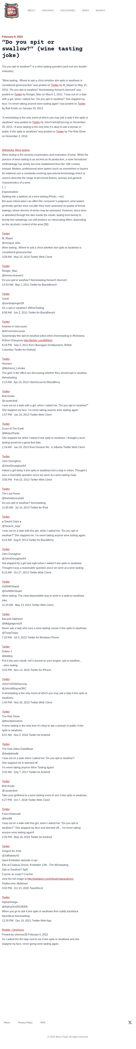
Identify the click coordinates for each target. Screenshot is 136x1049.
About (31, 10)
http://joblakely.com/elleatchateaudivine (50, 878)
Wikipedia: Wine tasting (16, 150)
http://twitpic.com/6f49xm (38, 340)
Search (100, 10)
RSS (42, 1022)
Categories (67, 10)
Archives (48, 10)
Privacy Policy (25, 1022)
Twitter (55, 85)
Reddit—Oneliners (13, 929)
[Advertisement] (113, 53)
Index (85, 10)
